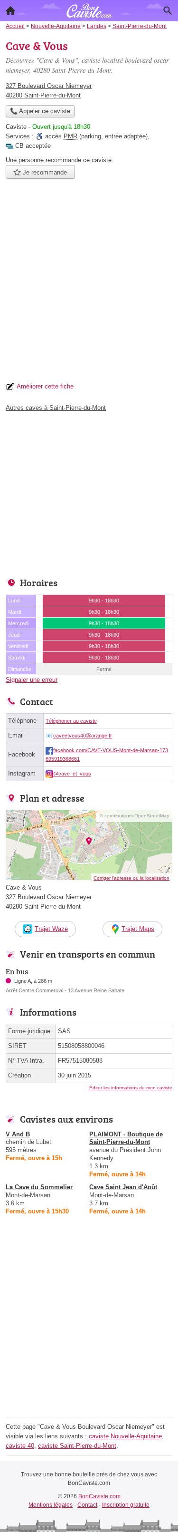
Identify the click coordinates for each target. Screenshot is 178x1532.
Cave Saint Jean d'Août (123, 1187)
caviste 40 (20, 1445)
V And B (18, 1134)
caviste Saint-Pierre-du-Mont (77, 1445)
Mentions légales (50, 1505)
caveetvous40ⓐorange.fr (82, 735)
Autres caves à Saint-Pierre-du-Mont (56, 407)
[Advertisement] (89, 283)
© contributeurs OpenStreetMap (134, 815)
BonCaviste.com (99, 1496)
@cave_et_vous (72, 773)
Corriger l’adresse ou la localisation (131, 878)
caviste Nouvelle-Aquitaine (125, 1436)
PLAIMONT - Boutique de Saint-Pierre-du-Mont (126, 1138)
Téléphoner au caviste (71, 721)
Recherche (167, 10)
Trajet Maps (138, 928)
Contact (87, 1505)
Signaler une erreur (31, 679)
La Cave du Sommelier (39, 1187)
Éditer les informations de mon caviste (130, 1087)
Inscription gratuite (126, 1505)
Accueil (10, 10)
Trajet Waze (51, 928)
